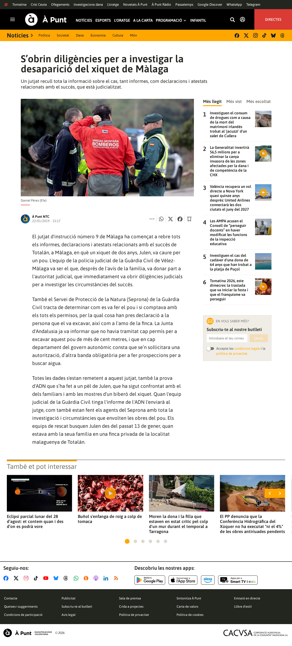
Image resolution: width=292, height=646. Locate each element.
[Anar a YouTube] (46, 578)
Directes (273, 19)
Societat (63, 35)
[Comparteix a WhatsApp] (161, 218)
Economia (98, 35)
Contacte (10, 598)
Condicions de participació (23, 615)
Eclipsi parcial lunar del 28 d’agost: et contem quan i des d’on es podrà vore (35, 521)
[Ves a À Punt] (46, 19)
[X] (246, 35)
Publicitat (69, 598)
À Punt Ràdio (161, 4)
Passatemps (184, 4)
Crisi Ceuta (39, 4)
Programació (169, 20)
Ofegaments (60, 4)
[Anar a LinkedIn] (107, 578)
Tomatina (19, 4)
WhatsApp (234, 4)
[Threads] (282, 35)
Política (44, 35)
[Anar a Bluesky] (57, 578)
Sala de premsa (130, 598)
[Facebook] (237, 35)
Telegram (253, 4)
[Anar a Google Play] (149, 580)
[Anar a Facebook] (6, 578)
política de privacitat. (232, 353)
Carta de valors (187, 606)
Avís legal (69, 615)
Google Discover (210, 4)
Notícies (84, 20)
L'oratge (113, 4)
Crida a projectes (131, 606)
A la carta (143, 20)
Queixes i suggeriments (21, 606)
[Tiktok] (264, 35)
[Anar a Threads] (67, 578)
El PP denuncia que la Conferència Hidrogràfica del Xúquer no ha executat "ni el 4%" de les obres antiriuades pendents (252, 524)
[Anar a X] (17, 578)
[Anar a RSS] (117, 578)
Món (133, 35)
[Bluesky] (273, 35)
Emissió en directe (247, 598)
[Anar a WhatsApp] (77, 578)
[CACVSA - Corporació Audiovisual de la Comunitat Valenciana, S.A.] (256, 633)
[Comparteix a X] (170, 218)
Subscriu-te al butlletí (77, 606)
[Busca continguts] (232, 20)
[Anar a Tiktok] (37, 578)
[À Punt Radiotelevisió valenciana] (27, 633)
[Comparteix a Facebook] (180, 218)
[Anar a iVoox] (87, 578)
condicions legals (247, 348)
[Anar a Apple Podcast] (97, 578)
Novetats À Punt (135, 4)
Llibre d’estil (243, 606)
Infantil (198, 20)
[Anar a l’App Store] (183, 580)
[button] (127, 541)
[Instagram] (255, 35)
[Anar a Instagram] (27, 578)
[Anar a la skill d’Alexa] (208, 580)
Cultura (117, 35)
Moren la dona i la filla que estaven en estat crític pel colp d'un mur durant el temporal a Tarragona (178, 524)
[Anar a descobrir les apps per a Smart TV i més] (238, 580)
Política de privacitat (134, 615)
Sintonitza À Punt (189, 598)
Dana (80, 35)
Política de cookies (190, 615)
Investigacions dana (88, 4)
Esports (103, 20)
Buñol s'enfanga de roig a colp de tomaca (110, 519)
